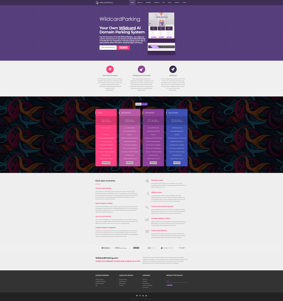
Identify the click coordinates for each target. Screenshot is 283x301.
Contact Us (145, 287)
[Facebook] (140, 295)
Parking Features (99, 279)
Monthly (138, 104)
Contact (177, 2)
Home (132, 2)
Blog (169, 2)
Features (148, 2)
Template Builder (99, 283)
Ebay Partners (122, 281)
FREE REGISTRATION (108, 47)
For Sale (121, 285)
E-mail (167, 281)
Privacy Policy (146, 283)
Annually (145, 104)
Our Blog (145, 281)
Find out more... (110, 90)
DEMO (123, 47)
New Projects (122, 283)
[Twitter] (136, 295)
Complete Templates (100, 281)
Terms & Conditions (147, 285)
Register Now (106, 162)
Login (184, 2)
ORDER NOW (130, 162)
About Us (140, 2)
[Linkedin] (143, 295)
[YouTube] (146, 295)
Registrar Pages (123, 279)
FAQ (164, 2)
